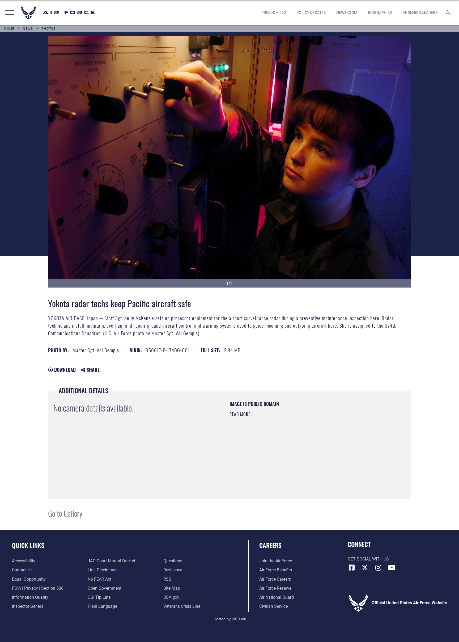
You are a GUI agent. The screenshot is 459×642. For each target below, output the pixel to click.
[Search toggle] (449, 12)
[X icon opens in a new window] (365, 568)
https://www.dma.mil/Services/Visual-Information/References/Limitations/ (292, 448)
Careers (270, 545)
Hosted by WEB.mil (230, 619)
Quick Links (28, 545)
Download (64, 369)
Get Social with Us (368, 559)
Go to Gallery (65, 513)
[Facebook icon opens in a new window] (352, 568)
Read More (241, 414)
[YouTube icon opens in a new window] (392, 568)
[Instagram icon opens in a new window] (378, 568)
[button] (8, 12)
